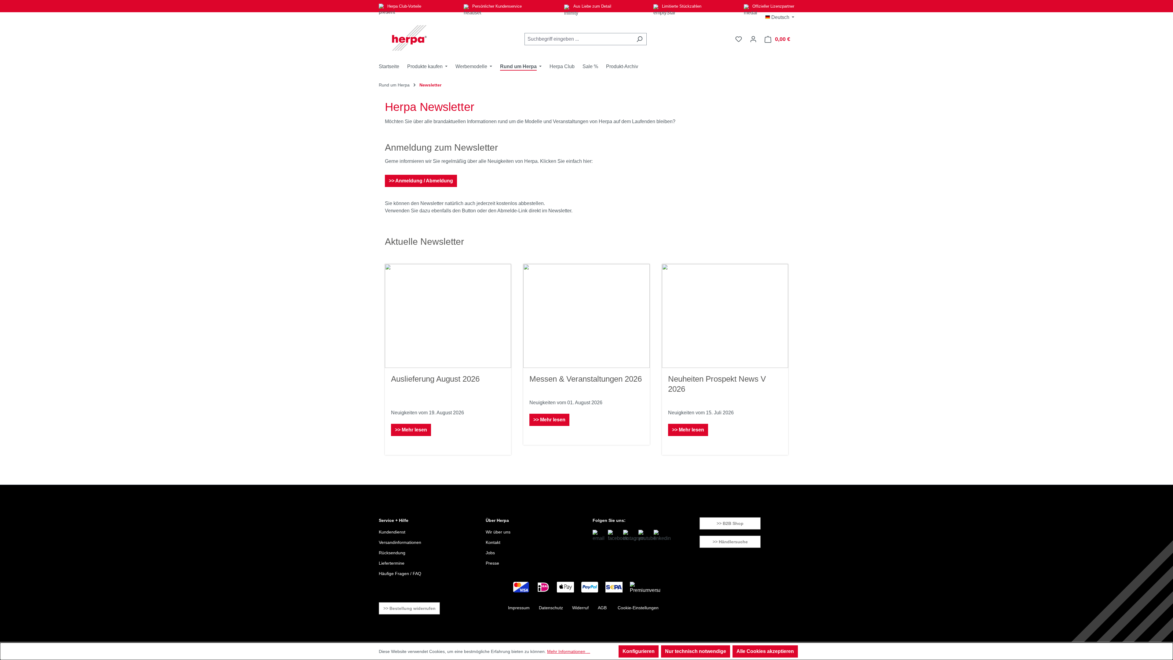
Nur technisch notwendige (695, 651)
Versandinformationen (400, 542)
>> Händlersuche (730, 541)
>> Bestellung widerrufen (409, 608)
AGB (602, 607)
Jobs (490, 552)
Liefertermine (391, 563)
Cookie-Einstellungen (638, 607)
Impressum (519, 607)
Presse (492, 563)
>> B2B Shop (730, 523)
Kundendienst (392, 532)
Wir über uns (498, 532)
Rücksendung (392, 552)
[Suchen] (639, 39)
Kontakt (493, 542)
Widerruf (580, 607)
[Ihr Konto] (753, 39)
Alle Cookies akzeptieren (765, 651)
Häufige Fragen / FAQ (400, 573)
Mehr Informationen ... (568, 651)
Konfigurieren (639, 651)
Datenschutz (551, 607)
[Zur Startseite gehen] (409, 38)
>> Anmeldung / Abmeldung (421, 180)
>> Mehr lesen (411, 429)
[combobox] (578, 39)
